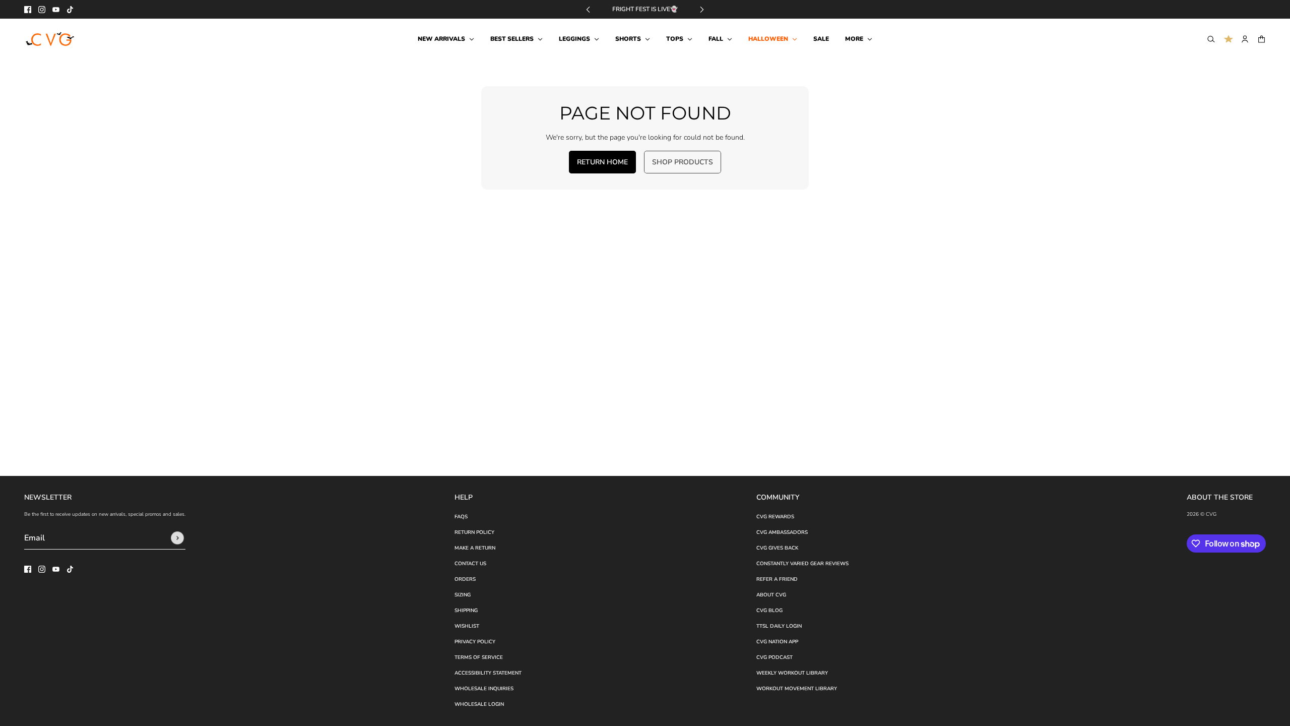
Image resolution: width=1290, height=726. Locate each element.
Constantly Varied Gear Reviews (802, 563)
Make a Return (475, 548)
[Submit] (177, 537)
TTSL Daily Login (779, 626)
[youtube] (55, 9)
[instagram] (41, 9)
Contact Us (470, 563)
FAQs (461, 516)
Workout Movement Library (796, 688)
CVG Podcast (774, 657)
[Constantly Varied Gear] (50, 39)
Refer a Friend (777, 579)
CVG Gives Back (777, 548)
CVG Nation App (777, 641)
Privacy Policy (475, 641)
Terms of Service (479, 657)
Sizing (463, 594)
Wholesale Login (479, 704)
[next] (702, 9)
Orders (465, 579)
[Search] (1211, 39)
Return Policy (474, 532)
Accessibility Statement (488, 673)
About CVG (771, 594)
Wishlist (467, 626)
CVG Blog (769, 610)
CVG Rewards (775, 516)
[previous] (588, 9)
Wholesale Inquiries (484, 688)
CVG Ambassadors (782, 532)
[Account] (1245, 39)
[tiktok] (70, 9)
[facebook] (27, 9)
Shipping (466, 610)
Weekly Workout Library (792, 673)
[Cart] (1261, 39)
